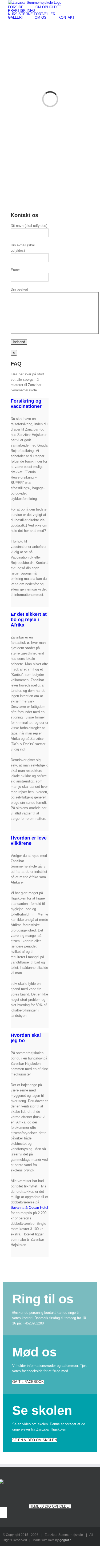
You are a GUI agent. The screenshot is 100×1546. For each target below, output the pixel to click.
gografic (65, 1540)
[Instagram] (5, 1512)
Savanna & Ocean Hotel (29, 1208)
